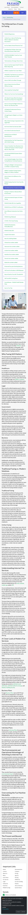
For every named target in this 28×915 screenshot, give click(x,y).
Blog (19, 9)
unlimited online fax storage (15, 686)
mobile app (4, 585)
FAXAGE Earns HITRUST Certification (13, 207)
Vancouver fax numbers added (11, 246)
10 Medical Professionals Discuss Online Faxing (12, 110)
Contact (22, 7)
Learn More (7, 7)
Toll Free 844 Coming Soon (11, 278)
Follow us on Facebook (10, 895)
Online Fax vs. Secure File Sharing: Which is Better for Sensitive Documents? (12, 39)
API (13, 585)
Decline (23, 911)
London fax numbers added (11, 250)
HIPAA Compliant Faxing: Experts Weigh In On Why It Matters (12, 171)
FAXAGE (18, 345)
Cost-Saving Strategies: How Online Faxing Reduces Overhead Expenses (13, 160)
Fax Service (5, 879)
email (17, 583)
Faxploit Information (9, 234)
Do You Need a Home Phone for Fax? (13, 45)
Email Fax (5, 885)
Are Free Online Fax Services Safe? (12, 126)
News (15, 9)
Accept (18, 911)
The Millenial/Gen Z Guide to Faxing (13, 187)
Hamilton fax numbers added (11, 254)
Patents (17, 883)
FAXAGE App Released (10, 216)
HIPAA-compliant (19, 379)
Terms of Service (19, 885)
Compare (17, 871)
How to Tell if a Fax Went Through (12, 80)
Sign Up (16, 875)
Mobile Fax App (6, 887)
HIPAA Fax (17, 879)
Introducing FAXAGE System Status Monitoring (13, 154)
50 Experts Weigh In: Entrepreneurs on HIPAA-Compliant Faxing (13, 165)
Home (4, 17)
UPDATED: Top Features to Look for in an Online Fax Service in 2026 (13, 75)
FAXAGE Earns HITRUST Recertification (10, 135)
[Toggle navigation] (5, 12)
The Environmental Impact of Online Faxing (13, 198)
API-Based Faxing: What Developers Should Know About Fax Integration (13, 98)
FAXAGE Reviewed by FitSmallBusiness (9, 225)
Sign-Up (16, 12)
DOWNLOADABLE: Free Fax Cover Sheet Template (13, 56)
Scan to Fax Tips (8, 288)
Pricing (16, 873)
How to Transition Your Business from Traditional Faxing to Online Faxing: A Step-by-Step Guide (13, 147)
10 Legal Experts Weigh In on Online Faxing (13, 116)
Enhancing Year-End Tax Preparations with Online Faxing (13, 141)
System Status (18, 887)
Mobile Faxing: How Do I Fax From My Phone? (13, 182)
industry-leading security (8, 687)
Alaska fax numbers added (10, 262)
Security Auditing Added (10, 238)
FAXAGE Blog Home (9, 34)
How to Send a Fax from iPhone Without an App (12, 85)
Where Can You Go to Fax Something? (13, 94)
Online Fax (5, 883)
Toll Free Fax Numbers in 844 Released (13, 270)
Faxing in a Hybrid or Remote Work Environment (13, 192)
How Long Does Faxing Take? (11, 90)
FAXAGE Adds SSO (9, 230)
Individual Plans (13, 730)
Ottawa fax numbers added (11, 242)
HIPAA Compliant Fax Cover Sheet (13, 70)
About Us (10, 9)
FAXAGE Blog (10, 17)
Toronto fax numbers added (11, 258)
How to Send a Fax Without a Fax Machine (12, 177)
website (22, 583)
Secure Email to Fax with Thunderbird (13, 274)
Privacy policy (5, 909)
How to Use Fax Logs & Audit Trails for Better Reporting (13, 65)
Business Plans (9, 693)
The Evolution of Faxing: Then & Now (13, 61)
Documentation (14, 7)
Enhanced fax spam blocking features (13, 266)
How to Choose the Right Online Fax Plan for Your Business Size (13, 104)
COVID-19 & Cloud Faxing (11, 220)
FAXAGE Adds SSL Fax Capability (12, 203)
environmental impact (7, 774)
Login (22, 12)
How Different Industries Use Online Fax (13, 212)
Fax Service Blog (19, 881)
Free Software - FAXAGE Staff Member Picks (14, 283)
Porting (16, 877)
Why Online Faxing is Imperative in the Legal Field (14, 121)
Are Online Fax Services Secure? (12, 130)
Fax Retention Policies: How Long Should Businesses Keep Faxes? (12, 50)
